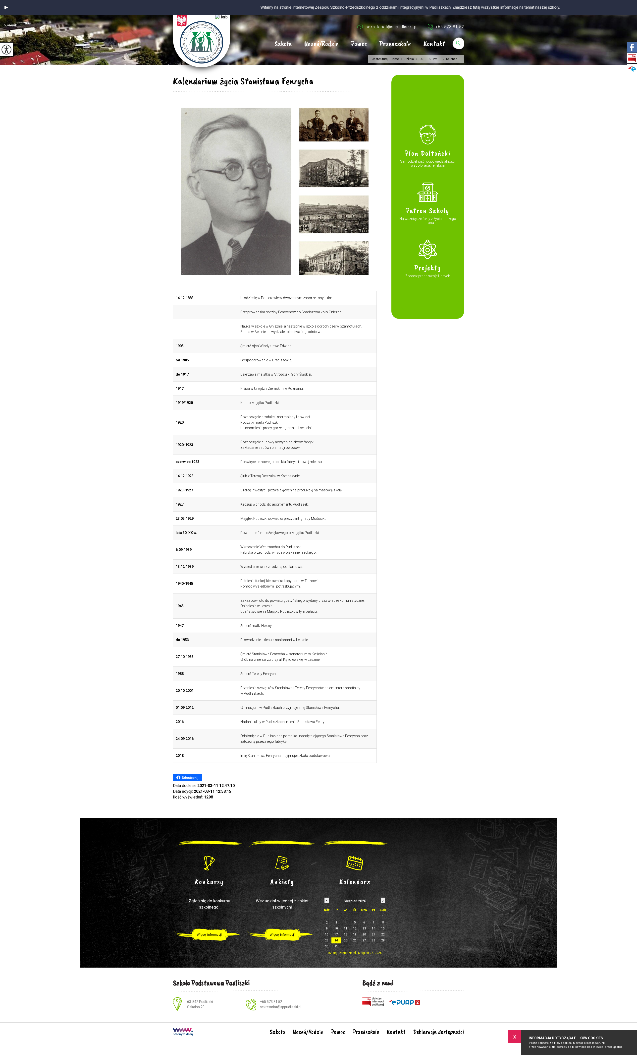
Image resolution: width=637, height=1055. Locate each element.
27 (364, 940)
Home (395, 59)
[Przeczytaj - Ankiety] (282, 863)
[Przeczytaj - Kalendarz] (354, 863)
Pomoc (359, 44)
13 (364, 928)
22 (383, 934)
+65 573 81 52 (449, 26)
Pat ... (434, 59)
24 (336, 940)
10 (336, 928)
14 (373, 928)
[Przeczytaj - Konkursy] (209, 863)
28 (373, 940)
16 (326, 934)
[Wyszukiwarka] (458, 43)
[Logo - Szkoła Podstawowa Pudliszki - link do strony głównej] (201, 41)
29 (383, 940)
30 (326, 946)
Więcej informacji (209, 934)
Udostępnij (190, 778)
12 (355, 928)
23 (326, 940)
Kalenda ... (451, 59)
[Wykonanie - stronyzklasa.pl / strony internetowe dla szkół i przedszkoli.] (183, 1032)
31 (336, 946)
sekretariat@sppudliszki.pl (392, 26)
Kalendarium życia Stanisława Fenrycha (243, 81)
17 (336, 934)
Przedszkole (395, 44)
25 (345, 940)
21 (373, 934)
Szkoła (283, 44)
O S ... (421, 59)
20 (364, 934)
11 (345, 928)
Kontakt (434, 44)
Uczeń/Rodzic (321, 44)
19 (355, 934)
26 (355, 940)
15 (383, 928)
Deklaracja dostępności (438, 1032)
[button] (6, 7)
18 (345, 934)
